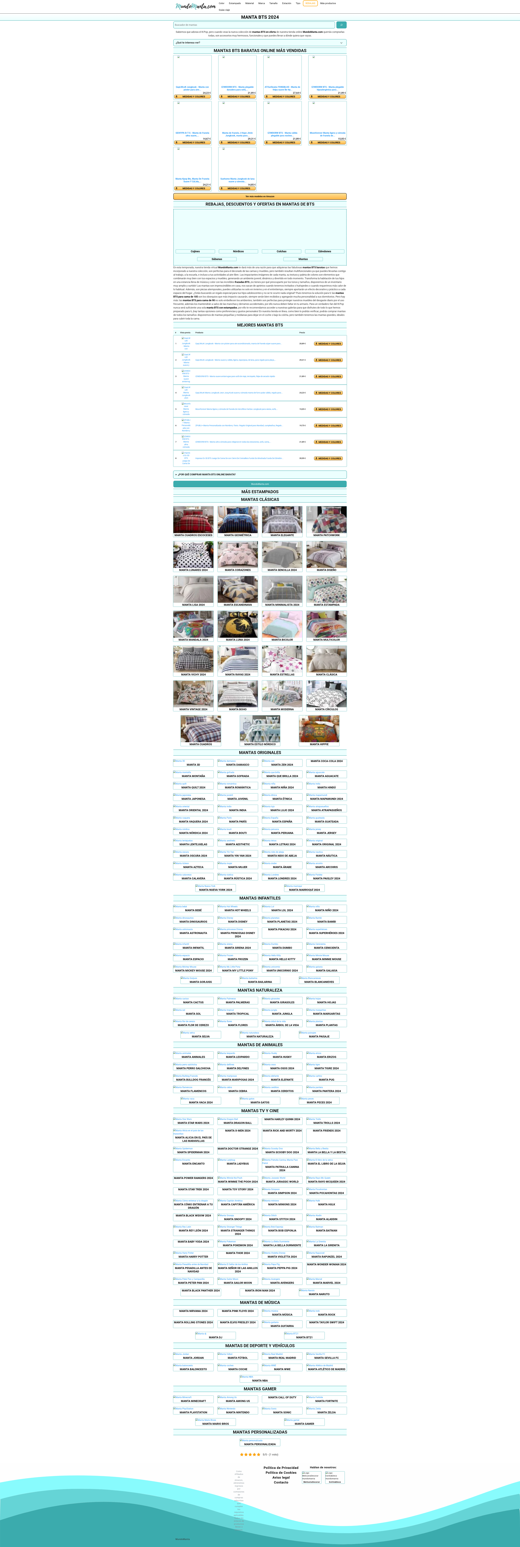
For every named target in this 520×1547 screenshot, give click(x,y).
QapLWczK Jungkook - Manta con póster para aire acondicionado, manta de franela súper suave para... (238, 343)
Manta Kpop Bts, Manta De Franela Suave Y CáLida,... (192, 180)
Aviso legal (281, 1477)
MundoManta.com (260, 484)
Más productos (328, 3)
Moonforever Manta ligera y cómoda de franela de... (327, 134)
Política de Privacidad (281, 1468)
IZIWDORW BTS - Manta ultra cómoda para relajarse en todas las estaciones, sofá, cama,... (233, 442)
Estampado (235, 3)
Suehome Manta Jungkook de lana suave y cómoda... (237, 180)
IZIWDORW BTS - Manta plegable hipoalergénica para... (327, 88)
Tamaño (273, 3)
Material (249, 3)
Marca (261, 3)
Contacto (281, 1482)
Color (221, 3)
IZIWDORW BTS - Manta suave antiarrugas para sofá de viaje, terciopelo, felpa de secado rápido (235, 376)
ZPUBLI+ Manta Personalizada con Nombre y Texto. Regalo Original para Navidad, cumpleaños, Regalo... (239, 425)
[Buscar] (341, 24)
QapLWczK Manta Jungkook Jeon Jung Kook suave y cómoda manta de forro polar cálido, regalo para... (239, 393)
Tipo (298, 3)
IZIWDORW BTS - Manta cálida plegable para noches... (282, 134)
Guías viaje (224, 10)
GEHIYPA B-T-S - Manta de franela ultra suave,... (192, 134)
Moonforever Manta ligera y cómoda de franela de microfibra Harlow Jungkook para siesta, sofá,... (236, 409)
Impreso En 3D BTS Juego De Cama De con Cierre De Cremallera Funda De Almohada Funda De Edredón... (239, 458)
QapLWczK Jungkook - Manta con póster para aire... (192, 88)
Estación (286, 3)
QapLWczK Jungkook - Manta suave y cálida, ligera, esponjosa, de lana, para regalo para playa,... (235, 360)
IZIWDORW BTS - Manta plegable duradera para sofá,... (237, 88)
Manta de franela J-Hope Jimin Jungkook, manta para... (237, 134)
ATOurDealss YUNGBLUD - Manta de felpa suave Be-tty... (282, 88)
